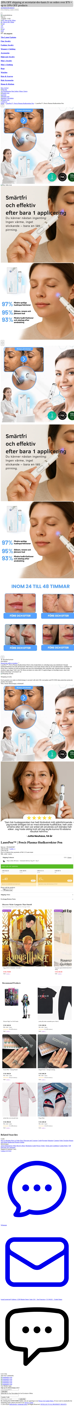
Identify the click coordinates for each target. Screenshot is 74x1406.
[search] (1, 13)
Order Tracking (64, 1140)
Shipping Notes (5, 894)
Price (21, 1140)
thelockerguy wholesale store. (18, 1404)
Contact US (4, 1151)
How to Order (15, 1140)
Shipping (50, 1140)
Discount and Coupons (31, 1140)
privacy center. (29, 1402)
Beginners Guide (31, 1146)
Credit (40, 1140)
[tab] (37, 683)
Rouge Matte (42, 1118)
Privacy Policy (40, 1146)
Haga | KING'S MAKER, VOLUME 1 (12, 968)
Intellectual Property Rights (16, 1142)
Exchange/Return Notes (8, 899)
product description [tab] (6, 682)
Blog (14, 1146)
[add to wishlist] (1, 890)
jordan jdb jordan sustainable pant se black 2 (49, 1021)
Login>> (8, 973)
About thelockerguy (7, 1146)
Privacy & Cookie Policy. (46, 1401)
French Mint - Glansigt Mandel (10, 1069)
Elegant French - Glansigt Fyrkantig (47, 1069)
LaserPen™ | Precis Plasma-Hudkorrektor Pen (20, 103)
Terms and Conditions (52, 1146)
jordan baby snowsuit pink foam (10, 1118)
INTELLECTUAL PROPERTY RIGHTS (53, 1404)
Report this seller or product (9, 663)
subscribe (4, 1391)
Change (69, 857)
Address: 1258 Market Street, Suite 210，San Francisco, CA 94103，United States (36, 1299)
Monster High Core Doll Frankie (10, 1021)
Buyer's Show (21, 1146)
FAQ (9, 1151)
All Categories (11, 1147)
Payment (44, 1140)
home (2, 103)
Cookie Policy (63, 1146)
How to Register (6, 1140)
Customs (56, 1140)
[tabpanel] (37, 761)
